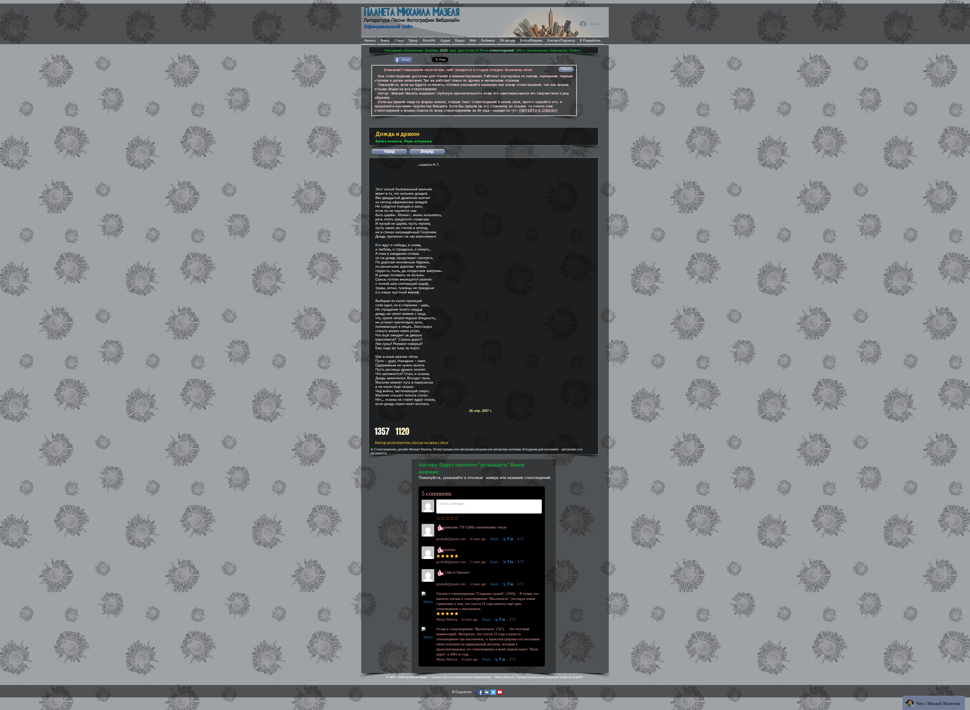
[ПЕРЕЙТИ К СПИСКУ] (538, 110)
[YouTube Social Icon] (499, 692)
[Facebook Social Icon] (480, 692)
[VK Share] (428, 59)
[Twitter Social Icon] (493, 692)
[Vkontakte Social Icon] (486, 692)
